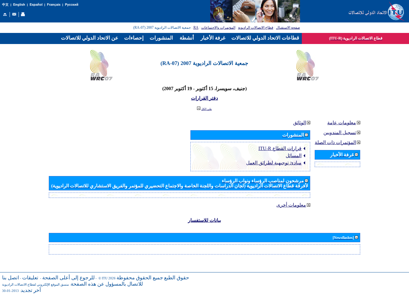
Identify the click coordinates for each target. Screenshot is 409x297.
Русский (71, 4)
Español (36, 4)
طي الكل (206, 108)
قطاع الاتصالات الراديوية (255, 27)
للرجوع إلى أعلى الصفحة (68, 278)
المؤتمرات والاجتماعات (218, 27)
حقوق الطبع (176, 278)
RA (196, 27)
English (19, 4)
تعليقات (30, 278)
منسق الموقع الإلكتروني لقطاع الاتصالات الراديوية (35, 284)
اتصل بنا (10, 278)
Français (53, 4)
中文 (5, 4)
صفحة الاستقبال (288, 27)
